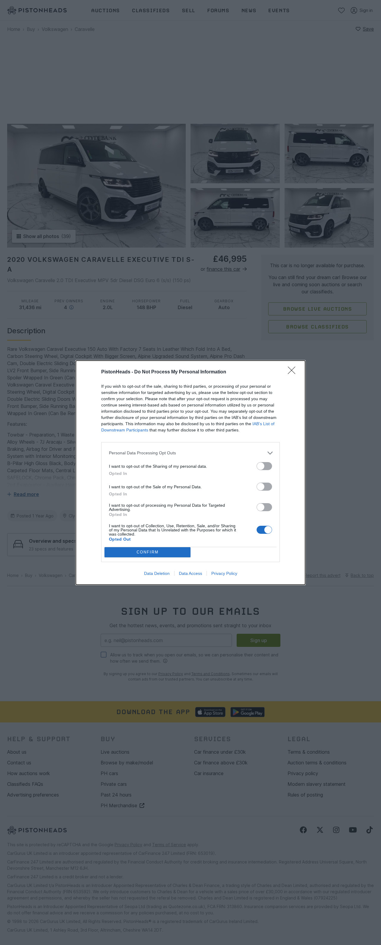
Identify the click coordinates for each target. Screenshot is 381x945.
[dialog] (190, 473)
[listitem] (190, 453)
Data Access (190, 573)
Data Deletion (157, 573)
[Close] (293, 372)
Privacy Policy (224, 573)
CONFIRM (148, 552)
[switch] (264, 466)
